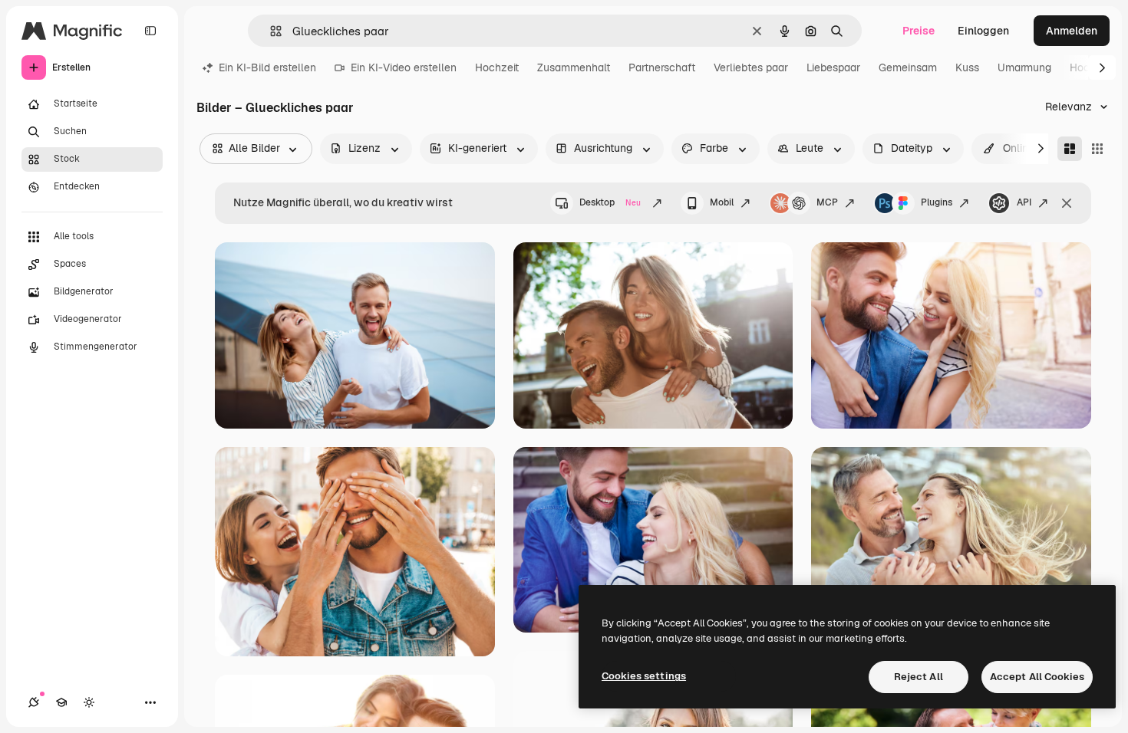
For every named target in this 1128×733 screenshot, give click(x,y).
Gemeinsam (908, 67)
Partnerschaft (661, 67)
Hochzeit (497, 67)
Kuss (967, 67)
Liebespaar (833, 67)
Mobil (722, 202)
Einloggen (983, 31)
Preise (918, 31)
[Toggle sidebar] (150, 30)
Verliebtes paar (751, 67)
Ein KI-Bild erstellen (267, 67)
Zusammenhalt (573, 67)
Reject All (918, 676)
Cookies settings (644, 675)
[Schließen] (1066, 203)
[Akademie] (61, 702)
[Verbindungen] (33, 702)
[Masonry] (1069, 148)
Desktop (610, 202)
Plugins (936, 202)
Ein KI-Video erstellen (404, 67)
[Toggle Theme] (89, 702)
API (1024, 202)
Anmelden (1071, 31)
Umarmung (1024, 67)
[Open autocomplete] (270, 31)
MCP (827, 202)
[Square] (1097, 148)
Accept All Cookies (1037, 676)
